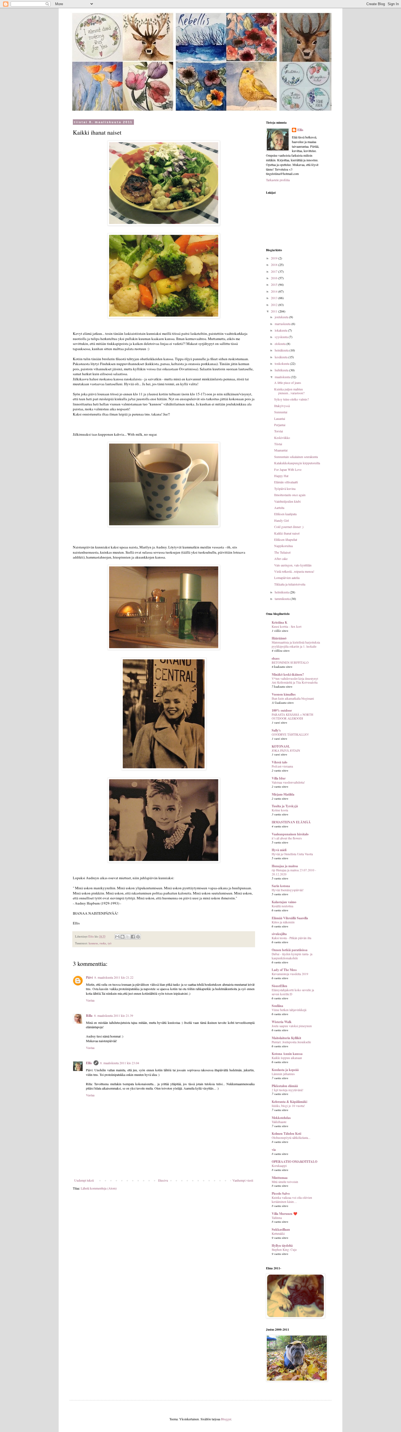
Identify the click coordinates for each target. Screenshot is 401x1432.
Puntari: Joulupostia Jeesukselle (291, 1042)
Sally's (276, 730)
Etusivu (163, 1180)
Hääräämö (279, 638)
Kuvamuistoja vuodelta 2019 (290, 974)
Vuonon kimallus (284, 694)
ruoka (103, 943)
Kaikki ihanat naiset (287, 533)
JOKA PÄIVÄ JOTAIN (286, 750)
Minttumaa (280, 1177)
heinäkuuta (282, 350)
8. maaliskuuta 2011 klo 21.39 (113, 1015)
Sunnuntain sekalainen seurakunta (296, 456)
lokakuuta (281, 330)
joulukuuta (282, 317)
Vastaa (90, 1000)
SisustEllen (279, 986)
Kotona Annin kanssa (287, 1053)
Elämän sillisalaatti (286, 482)
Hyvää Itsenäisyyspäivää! (288, 890)
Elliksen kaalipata (285, 514)
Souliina (277, 1005)
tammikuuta (283, 598)
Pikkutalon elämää (285, 1086)
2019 (274, 258)
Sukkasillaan (281, 1229)
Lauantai (279, 418)
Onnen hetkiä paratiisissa (289, 950)
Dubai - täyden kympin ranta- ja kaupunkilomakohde (292, 956)
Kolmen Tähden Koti (286, 1133)
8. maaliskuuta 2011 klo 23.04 (119, 1063)
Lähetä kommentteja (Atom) (99, 1188)
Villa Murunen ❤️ (284, 1213)
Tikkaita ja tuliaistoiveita (289, 584)
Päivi (89, 977)
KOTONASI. (281, 746)
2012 (274, 304)
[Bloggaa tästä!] (122, 936)
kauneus (93, 943)
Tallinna (277, 1218)
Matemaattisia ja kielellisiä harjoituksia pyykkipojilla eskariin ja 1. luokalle (296, 644)
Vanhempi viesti (242, 1180)
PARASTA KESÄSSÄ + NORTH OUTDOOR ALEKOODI (292, 716)
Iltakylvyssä (282, 405)
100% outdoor (282, 710)
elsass (276, 658)
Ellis (89, 1063)
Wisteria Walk (282, 1022)
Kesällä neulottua (282, 906)
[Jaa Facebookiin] (133, 936)
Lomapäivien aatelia (287, 577)
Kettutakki (278, 1233)
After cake (281, 558)
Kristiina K (279, 622)
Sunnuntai (280, 412)
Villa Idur (279, 778)
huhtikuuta (282, 370)
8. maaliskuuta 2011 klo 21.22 (113, 977)
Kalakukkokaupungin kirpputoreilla (297, 463)
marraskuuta (283, 323)
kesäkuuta (281, 357)
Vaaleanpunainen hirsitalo (290, 834)
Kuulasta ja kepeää (285, 1069)
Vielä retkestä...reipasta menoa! (294, 571)
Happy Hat (281, 476)
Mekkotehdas (281, 1117)
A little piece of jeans (287, 382)
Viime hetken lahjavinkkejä (289, 1010)
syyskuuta (282, 337)
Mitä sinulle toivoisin (285, 1182)
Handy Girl (281, 520)
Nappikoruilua (283, 546)
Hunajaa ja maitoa (285, 866)
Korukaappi (279, 1166)
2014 (274, 291)
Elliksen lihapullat (285, 539)
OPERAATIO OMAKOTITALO (294, 1161)
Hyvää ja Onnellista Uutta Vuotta (292, 854)
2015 (274, 284)
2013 (274, 298)
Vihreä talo (279, 762)
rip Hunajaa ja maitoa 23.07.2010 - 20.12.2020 (294, 872)
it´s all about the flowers (287, 838)
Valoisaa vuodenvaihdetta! (288, 782)
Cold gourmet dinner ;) (289, 526)
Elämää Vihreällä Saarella (290, 918)
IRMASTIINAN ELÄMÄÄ (291, 822)
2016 (274, 278)
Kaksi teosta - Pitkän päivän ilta (291, 938)
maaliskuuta (283, 377)
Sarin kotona (281, 886)
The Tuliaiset (282, 552)
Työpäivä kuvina (284, 488)
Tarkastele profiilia (278, 180)
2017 (274, 271)
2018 (274, 264)
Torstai (278, 431)
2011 (274, 311)
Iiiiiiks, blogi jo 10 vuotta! (288, 1106)
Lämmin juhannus (283, 1074)
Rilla (89, 1015)
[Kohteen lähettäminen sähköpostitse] (117, 936)
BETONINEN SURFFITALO (290, 662)
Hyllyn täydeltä (282, 1245)
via (274, 1149)
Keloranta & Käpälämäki (289, 1101)
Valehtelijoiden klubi (287, 501)
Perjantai (279, 425)
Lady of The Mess (284, 969)
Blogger (226, 1419)
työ (109, 943)
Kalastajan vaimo (284, 902)
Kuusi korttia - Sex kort (286, 626)
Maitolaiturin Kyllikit (286, 1038)
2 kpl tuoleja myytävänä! (287, 1090)
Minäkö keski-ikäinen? (288, 674)
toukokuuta (282, 363)
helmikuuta (282, 592)
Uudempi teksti (84, 1180)
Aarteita (279, 507)
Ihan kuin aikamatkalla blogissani (293, 698)
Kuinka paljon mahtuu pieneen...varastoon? (289, 391)
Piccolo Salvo (281, 1193)
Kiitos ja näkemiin (283, 922)
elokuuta (280, 343)
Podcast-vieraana (282, 766)
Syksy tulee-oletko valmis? (291, 399)
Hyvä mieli (279, 850)
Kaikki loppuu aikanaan (287, 1058)
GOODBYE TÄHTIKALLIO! (290, 734)
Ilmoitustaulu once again (290, 495)
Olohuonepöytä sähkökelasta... (291, 1138)
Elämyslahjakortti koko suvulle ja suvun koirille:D (293, 992)
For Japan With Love (287, 469)
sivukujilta (279, 934)
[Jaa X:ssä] (127, 936)
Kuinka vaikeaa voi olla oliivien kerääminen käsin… (292, 1200)
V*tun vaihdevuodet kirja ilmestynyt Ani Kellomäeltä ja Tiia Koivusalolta (295, 680)
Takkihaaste (279, 1122)
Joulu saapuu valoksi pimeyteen (292, 1026)
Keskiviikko (282, 437)
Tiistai (278, 444)
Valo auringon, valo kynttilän (293, 565)
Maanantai (281, 450)
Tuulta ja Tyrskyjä (285, 806)
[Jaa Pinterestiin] (138, 936)
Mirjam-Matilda (283, 794)
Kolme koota (280, 810)
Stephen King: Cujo (284, 1250)
